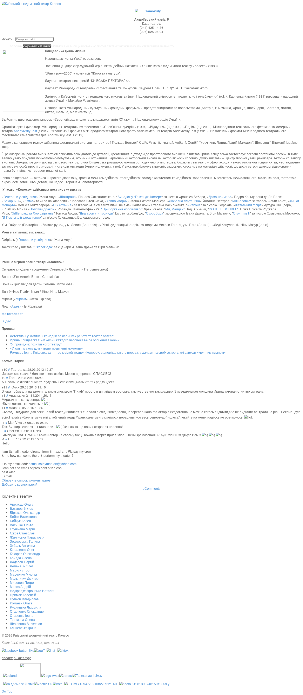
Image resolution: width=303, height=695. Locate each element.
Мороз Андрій (20, 586)
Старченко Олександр (27, 611)
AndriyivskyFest (25, 130)
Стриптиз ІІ (241, 213)
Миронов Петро (22, 582)
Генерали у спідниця (34, 239)
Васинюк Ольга (21, 524)
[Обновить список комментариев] (25, 360)
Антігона (194, 205)
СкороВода (154, 213)
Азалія (16, 306)
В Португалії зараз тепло (22, 217)
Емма (29, 200)
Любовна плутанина (184, 200)
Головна (16, 46)
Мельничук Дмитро (24, 578)
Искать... (8, 39)
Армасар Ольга (21, 504)
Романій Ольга (21, 603)
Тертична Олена (22, 619)
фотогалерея (12, 313)
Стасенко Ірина (21, 615)
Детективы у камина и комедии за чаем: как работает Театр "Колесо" (62, 336)
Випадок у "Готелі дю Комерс (139, 196)
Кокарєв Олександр (25, 553)
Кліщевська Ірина (23, 627)
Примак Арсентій (23, 594)
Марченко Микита (23, 574)
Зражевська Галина (25, 541)
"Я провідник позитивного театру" (36, 344)
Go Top (7, 691)
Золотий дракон (42, 209)
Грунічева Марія (22, 529)
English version (141, 46)
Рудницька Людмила (25, 607)
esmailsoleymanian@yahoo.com (52, 463)
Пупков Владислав (24, 599)
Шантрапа (68, 196)
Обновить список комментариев (26, 480)
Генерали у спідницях (20, 196)
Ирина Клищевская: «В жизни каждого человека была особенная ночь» (64, 340)
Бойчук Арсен (20, 520)
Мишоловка (241, 200)
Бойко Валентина (23, 516)
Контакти (123, 46)
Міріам (21, 298)
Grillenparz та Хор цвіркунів (33, 213)
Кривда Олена (21, 557)
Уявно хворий (117, 200)
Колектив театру (104, 46)
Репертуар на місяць (65, 46)
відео (6, 321)
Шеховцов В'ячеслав (26, 623)
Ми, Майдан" (175, 209)
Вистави (86, 46)
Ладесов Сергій (22, 562)
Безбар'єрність (163, 46)
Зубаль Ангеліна (22, 545)
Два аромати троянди (96, 213)
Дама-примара (220, 196)
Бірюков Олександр (25, 512)
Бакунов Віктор (21, 508)
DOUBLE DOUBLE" (224, 209)
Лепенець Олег (21, 566)
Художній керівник (37, 46)
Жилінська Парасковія (27, 537)
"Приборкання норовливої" (122, 209)
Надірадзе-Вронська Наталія (32, 590)
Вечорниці (11, 200)
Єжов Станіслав (22, 533)
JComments (151, 488)
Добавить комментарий (20, 484)
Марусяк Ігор (19, 570)
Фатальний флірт (248, 205)
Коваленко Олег (22, 549)
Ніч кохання (62, 205)
